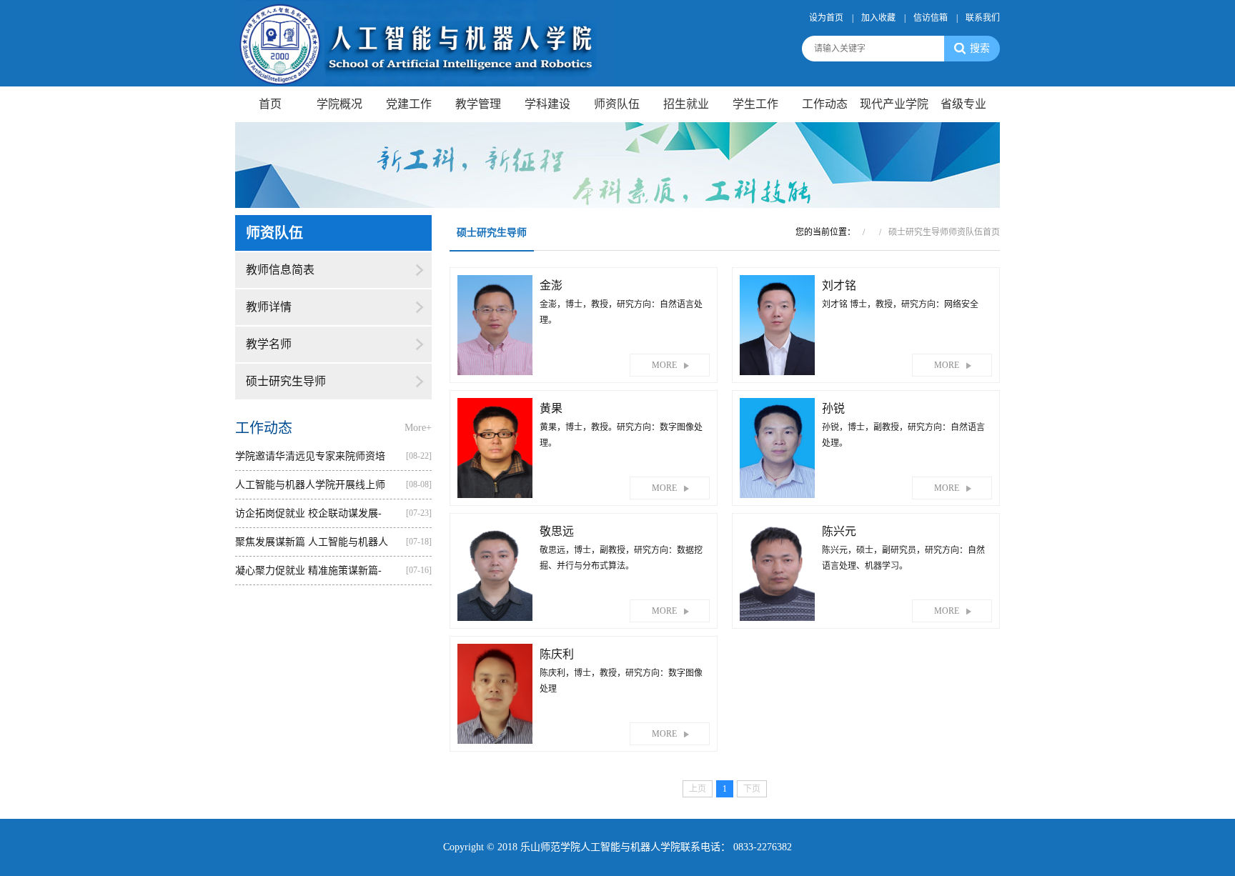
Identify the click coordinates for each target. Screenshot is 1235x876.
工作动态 (825, 104)
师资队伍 (617, 104)
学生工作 (755, 104)
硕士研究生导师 (286, 381)
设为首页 (826, 18)
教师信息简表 (280, 270)
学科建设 (547, 104)
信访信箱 (930, 18)
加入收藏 (878, 18)
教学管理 (478, 104)
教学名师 (269, 344)
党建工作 (409, 104)
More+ (418, 427)
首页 (270, 104)
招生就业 (686, 104)
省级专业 (963, 104)
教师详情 (269, 307)
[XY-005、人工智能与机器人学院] (425, 42)
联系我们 (983, 18)
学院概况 (339, 104)
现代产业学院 (894, 104)
